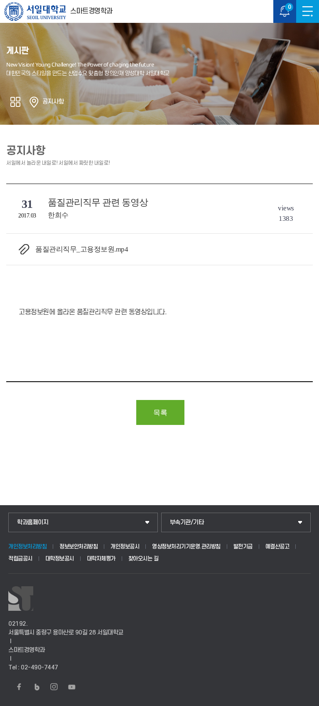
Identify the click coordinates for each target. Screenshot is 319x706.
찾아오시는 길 (143, 558)
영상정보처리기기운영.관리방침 (186, 546)
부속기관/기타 (187, 522)
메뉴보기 (307, 11)
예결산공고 (277, 546)
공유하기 (15, 101)
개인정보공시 (124, 546)
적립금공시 (20, 558)
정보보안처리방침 (78, 546)
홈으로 (34, 101)
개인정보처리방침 (27, 546)
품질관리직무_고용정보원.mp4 (81, 249)
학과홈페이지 (32, 522)
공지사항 (53, 101)
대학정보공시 (59, 558)
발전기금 (243, 546)
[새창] (19, 687)
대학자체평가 (101, 558)
